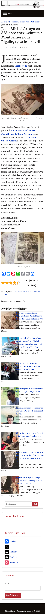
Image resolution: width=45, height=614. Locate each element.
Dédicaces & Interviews (19, 22)
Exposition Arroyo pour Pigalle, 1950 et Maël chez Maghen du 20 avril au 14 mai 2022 (29, 480)
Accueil (4, 22)
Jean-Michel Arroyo (23, 291)
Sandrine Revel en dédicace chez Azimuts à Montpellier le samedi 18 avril (29, 411)
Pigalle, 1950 (21, 66)
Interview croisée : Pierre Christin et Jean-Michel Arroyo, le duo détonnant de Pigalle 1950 (29, 316)
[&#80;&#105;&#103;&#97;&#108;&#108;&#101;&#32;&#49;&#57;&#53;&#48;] (22, 99)
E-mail (9, 583)
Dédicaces (34, 22)
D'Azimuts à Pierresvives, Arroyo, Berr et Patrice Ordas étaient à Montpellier (28, 366)
